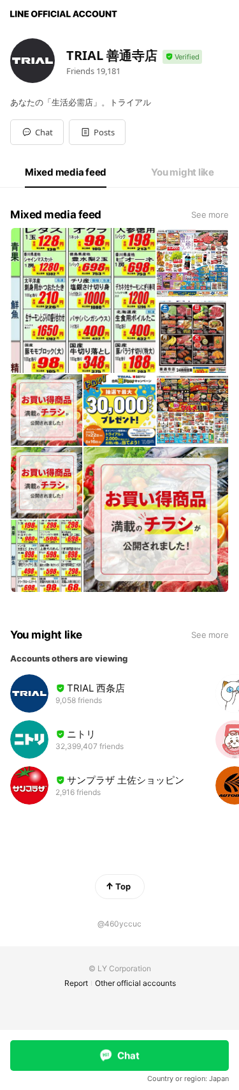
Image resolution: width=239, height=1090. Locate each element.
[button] (97, 132)
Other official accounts (135, 983)
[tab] (65, 172)
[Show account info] (182, 57)
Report (76, 983)
